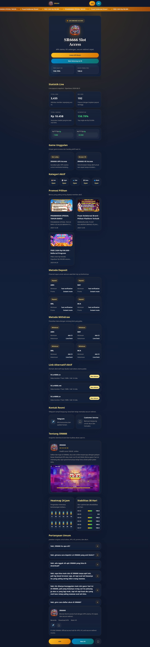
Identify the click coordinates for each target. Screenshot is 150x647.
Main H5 (74, 620)
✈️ (53, 625)
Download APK (63, 620)
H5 (98, 3)
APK (92, 3)
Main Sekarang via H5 (75, 61)
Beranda (53, 620)
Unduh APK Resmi (75, 55)
